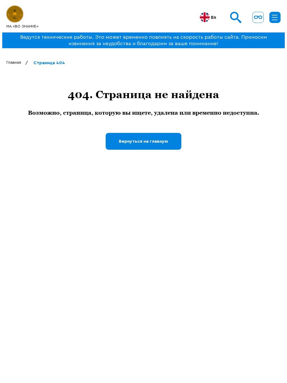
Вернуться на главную (143, 141)
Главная (13, 62)
